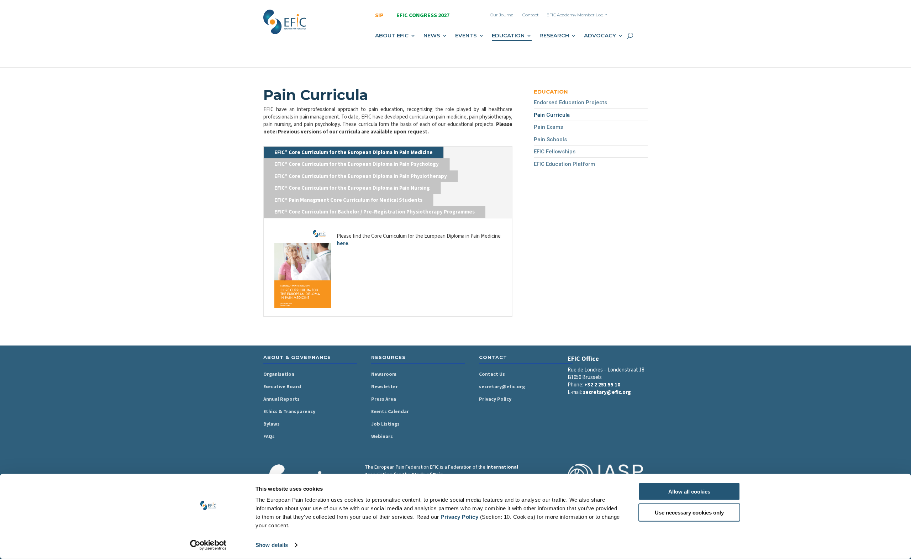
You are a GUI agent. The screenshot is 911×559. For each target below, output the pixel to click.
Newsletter (384, 386)
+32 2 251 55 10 (602, 385)
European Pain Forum (392, 84)
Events (466, 36)
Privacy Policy (459, 517)
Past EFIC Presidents (345, 107)
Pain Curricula (383, 168)
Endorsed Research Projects (591, 138)
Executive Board (340, 96)
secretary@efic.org (502, 386)
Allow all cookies (689, 492)
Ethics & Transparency (289, 411)
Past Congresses (437, 96)
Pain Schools (382, 180)
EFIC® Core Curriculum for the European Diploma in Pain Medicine (353, 152)
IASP (327, 138)
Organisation (278, 374)
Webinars (382, 436)
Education (508, 36)
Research (554, 36)
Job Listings (385, 424)
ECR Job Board (576, 96)
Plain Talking (478, 72)
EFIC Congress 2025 (440, 84)
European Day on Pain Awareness (392, 99)
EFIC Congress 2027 (440, 72)
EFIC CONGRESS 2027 (422, 15)
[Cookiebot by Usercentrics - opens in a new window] (208, 545)
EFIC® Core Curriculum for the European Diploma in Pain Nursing (352, 188)
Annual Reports (281, 399)
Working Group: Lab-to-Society (594, 127)
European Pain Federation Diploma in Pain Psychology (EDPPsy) (398, 149)
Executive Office (340, 84)
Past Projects (575, 72)
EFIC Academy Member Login (577, 14)
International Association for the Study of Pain (441, 471)
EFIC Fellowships (554, 151)
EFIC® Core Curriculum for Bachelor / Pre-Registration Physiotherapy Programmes (374, 212)
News (431, 36)
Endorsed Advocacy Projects (592, 84)
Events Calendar (390, 411)
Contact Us (492, 374)
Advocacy (600, 36)
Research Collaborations (491, 125)
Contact (530, 14)
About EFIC (392, 36)
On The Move (479, 84)
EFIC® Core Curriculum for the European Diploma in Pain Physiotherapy (360, 176)
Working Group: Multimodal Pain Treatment (595, 111)
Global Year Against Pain (491, 96)
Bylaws (271, 424)
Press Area (383, 399)
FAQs (269, 436)
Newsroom (383, 374)
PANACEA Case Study (489, 136)
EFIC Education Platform (564, 164)
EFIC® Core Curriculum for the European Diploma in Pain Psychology (356, 164)
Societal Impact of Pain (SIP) (400, 72)
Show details (272, 545)
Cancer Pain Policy (484, 107)
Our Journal (502, 14)
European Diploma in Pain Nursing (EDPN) (396, 126)
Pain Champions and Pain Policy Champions (350, 123)
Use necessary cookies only (689, 512)
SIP (379, 15)
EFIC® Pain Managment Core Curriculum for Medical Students (348, 200)
